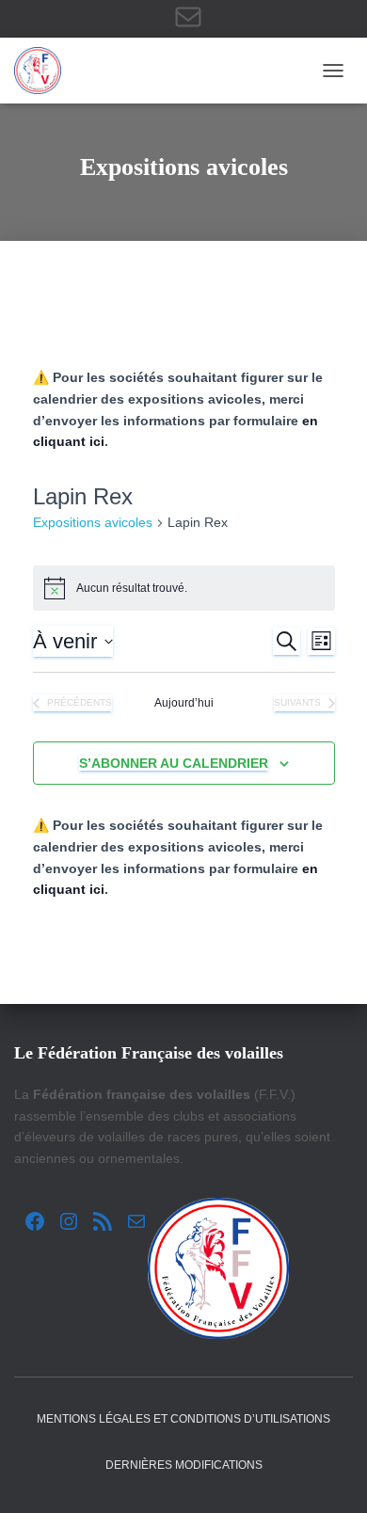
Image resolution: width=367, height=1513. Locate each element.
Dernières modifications (184, 1465)
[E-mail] (188, 17)
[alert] (184, 588)
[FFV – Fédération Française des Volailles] (44, 70)
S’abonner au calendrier (173, 763)
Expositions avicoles (92, 522)
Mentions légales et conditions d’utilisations (183, 1418)
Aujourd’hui (184, 702)
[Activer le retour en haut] (330, 1475)
